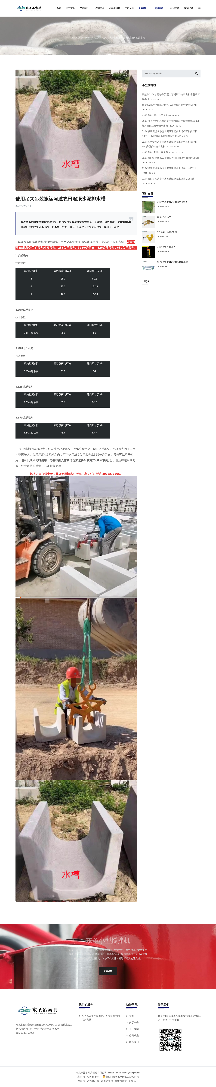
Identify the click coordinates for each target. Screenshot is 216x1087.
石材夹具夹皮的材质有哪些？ (172, 202)
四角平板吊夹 (164, 217)
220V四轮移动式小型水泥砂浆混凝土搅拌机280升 (168, 181)
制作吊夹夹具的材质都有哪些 (172, 262)
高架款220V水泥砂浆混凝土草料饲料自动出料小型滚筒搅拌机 (171, 97)
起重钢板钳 (107, 1080)
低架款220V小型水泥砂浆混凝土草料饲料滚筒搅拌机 (170, 107)
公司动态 (134, 1035)
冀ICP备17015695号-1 (89, 1076)
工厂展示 (134, 1029)
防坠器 (132, 1080)
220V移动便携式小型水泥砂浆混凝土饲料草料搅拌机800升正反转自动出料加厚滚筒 (169, 134)
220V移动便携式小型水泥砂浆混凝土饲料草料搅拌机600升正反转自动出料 (169, 144)
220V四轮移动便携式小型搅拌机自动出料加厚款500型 (171, 160)
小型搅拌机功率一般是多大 (163, 152)
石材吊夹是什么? (166, 247)
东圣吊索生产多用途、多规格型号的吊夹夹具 (101, 1017)
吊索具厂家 (93, 1080)
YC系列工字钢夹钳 (167, 232)
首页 (73, 37)
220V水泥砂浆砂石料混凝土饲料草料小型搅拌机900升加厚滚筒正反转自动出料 (170, 123)
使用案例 (81, 37)
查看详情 (108, 970)
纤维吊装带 (121, 1080)
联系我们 (134, 1042)
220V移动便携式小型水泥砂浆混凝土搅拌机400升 (169, 170)
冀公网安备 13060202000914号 (122, 1076)
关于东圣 (134, 1022)
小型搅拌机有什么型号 (160, 115)
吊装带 (81, 1080)
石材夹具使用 (93, 37)
